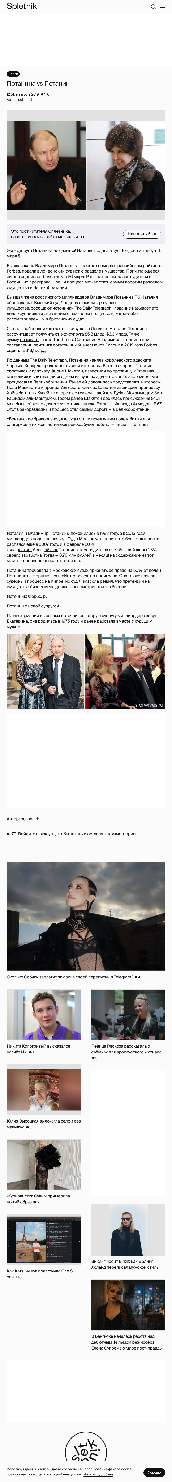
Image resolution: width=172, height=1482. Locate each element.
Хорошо (154, 1472)
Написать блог (142, 234)
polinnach (30, 819)
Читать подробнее (98, 1474)
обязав (51, 550)
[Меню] (162, 6)
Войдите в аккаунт (36, 834)
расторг (24, 550)
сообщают (41, 308)
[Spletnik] (22, 6)
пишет (121, 424)
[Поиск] (153, 6)
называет (29, 339)
